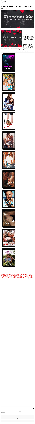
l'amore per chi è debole (28, 276)
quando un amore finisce (18, 278)
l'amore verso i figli (15, 277)
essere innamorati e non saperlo (15, 275)
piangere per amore (4, 278)
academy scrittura (10, 274)
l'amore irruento (22, 276)
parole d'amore (30, 277)
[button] (33, 408)
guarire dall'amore (28, 275)
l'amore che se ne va (17, 276)
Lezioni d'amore (20, 277)
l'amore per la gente (9, 277)
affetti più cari (15, 274)
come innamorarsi (25, 274)
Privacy (19, 422)
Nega (17, 418)
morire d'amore (25, 277)
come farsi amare (20, 274)
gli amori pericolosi (23, 275)
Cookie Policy (16, 422)
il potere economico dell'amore (9, 276)
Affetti (7, 8)
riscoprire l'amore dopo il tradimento (27, 278)
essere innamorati (7, 275)
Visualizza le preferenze (17, 420)
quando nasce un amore (10, 278)
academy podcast (4, 274)
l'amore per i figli (3, 277)
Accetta (17, 415)
